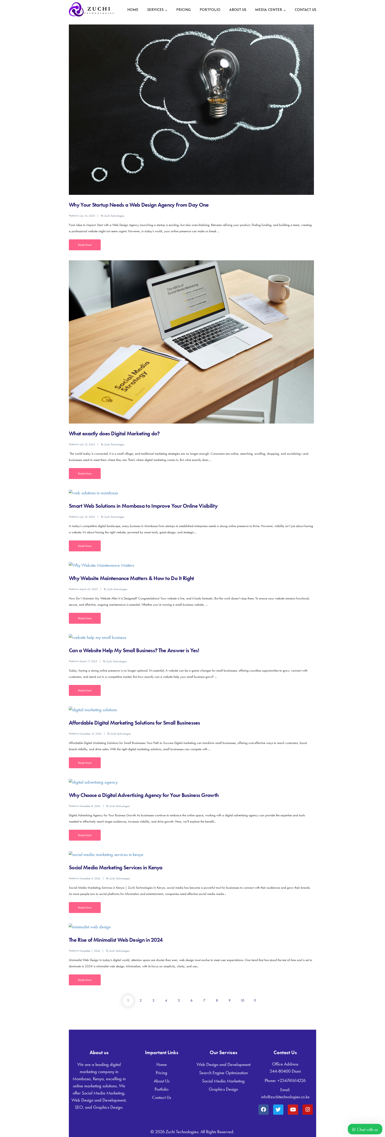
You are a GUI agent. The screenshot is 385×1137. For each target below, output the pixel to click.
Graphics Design (223, 1089)
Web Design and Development (223, 1064)
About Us (237, 10)
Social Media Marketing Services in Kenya (115, 867)
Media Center (268, 10)
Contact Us (305, 10)
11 (254, 1000)
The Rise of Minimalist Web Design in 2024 (115, 939)
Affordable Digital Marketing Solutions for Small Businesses (134, 722)
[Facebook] (263, 1109)
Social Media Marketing (223, 1081)
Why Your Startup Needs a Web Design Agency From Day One (139, 204)
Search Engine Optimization (223, 1073)
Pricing (183, 10)
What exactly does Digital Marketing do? (114, 433)
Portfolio (210, 10)
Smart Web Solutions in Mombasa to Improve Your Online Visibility (143, 505)
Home (132, 10)
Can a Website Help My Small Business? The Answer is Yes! (134, 650)
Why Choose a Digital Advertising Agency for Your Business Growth (144, 795)
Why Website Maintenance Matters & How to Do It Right (131, 578)
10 (242, 1000)
